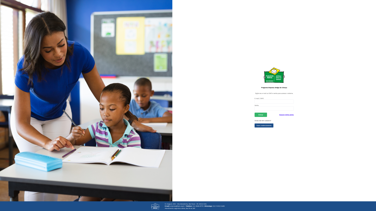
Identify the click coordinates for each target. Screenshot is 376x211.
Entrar (260, 115)
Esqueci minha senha (286, 115)
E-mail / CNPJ (259, 98)
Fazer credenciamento (264, 125)
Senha (257, 105)
